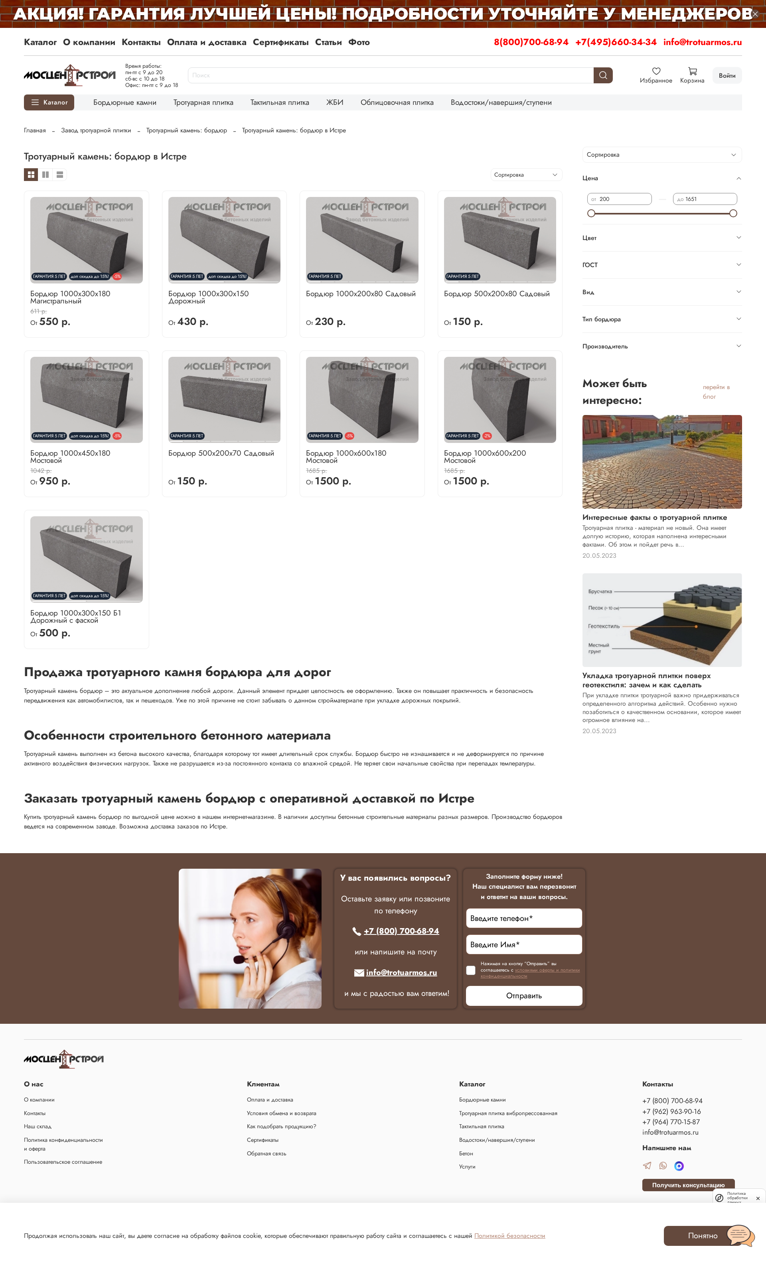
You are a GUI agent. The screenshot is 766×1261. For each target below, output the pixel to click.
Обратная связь (266, 1153)
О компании (89, 41)
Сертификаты (281, 41)
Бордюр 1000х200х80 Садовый (361, 293)
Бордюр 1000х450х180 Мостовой (70, 456)
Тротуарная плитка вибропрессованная (508, 1113)
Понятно (703, 1235)
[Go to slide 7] (396, 278)
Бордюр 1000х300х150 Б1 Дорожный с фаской (75, 616)
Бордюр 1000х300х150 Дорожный (208, 297)
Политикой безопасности (509, 1235)
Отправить (524, 995)
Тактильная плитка (280, 102)
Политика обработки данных (737, 1197)
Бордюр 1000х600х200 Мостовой (485, 456)
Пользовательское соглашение (63, 1162)
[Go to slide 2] (251, 278)
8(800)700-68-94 (531, 41)
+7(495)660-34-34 (616, 41)
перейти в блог (716, 391)
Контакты (141, 41)
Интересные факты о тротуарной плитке (654, 517)
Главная (35, 130)
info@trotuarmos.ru (702, 41)
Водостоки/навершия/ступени (501, 102)
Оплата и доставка (207, 41)
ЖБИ (335, 102)
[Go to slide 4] (355, 278)
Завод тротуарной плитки (96, 130)
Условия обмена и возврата (281, 1113)
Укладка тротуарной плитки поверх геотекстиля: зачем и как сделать (646, 680)
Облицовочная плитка (397, 102)
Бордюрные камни (124, 102)
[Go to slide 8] (410, 278)
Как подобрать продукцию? (281, 1126)
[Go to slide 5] (369, 278)
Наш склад (37, 1126)
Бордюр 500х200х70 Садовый (221, 452)
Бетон (466, 1153)
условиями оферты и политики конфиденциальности (530, 973)
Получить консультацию (688, 1185)
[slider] (591, 213)
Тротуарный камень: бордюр (186, 130)
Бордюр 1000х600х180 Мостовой (346, 456)
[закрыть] (758, 1197)
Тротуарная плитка (203, 102)
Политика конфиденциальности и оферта (63, 1144)
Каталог (40, 41)
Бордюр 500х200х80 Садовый (497, 293)
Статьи (328, 41)
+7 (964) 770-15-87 (671, 1122)
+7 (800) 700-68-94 (401, 931)
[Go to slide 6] (383, 278)
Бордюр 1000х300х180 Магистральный (70, 297)
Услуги (467, 1167)
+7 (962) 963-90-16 (671, 1111)
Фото (359, 41)
